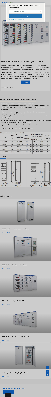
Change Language (25, 16)
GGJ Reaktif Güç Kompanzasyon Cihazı (15, 229)
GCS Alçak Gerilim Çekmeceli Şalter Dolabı (16, 337)
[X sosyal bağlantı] (9, 87)
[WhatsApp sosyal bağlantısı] (12, 87)
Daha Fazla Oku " (6, 232)
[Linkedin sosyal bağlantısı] (10, 87)
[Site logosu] (7, 2)
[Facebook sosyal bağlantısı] (7, 87)
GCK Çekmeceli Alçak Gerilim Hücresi (14, 301)
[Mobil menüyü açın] (49, 2)
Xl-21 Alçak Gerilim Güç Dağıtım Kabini (15, 373)
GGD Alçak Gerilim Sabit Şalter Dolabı (14, 265)
